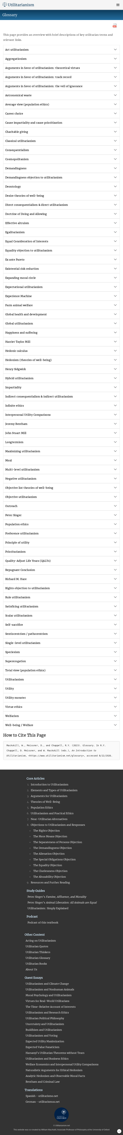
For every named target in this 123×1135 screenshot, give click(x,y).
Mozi (8, 460)
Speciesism (12, 652)
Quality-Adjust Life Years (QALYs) (28, 560)
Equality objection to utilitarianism (28, 250)
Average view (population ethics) (27, 104)
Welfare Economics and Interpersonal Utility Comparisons (62, 1064)
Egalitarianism (15, 232)
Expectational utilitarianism (24, 287)
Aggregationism (16, 58)
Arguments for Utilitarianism (49, 796)
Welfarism (12, 716)
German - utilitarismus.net (43, 1101)
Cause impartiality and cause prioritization (33, 122)
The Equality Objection (47, 865)
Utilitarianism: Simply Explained (48, 908)
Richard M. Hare (16, 579)
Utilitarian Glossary (38, 957)
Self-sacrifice (14, 624)
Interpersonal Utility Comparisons (28, 414)
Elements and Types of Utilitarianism (54, 790)
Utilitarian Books (36, 963)
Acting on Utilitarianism (41, 940)
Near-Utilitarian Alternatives (49, 819)
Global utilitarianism (19, 323)
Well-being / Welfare (19, 725)
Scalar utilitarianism (18, 615)
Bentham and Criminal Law (43, 1081)
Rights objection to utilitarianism (27, 588)
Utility (9, 688)
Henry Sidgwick (15, 369)
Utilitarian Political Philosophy (45, 1018)
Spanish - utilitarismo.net (42, 1096)
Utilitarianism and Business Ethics (47, 1058)
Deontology (13, 186)
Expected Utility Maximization (45, 1041)
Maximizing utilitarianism (22, 451)
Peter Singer (13, 515)
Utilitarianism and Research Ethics (47, 1012)
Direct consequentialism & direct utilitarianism (36, 204)
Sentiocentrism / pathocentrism (26, 633)
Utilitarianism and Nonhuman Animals (50, 989)
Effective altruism (17, 223)
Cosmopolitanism (17, 159)
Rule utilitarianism (17, 597)
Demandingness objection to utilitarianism (33, 177)
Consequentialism (17, 150)
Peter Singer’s (57, 896)
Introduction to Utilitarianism (49, 784)
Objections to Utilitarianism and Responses (58, 824)
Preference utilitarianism (22, 533)
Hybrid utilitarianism (19, 378)
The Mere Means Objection (50, 836)
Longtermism (14, 442)
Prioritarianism (15, 551)
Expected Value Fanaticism (42, 1047)
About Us (31, 969)
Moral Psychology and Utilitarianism (49, 995)
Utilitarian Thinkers (38, 952)
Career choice (14, 113)
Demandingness (15, 168)
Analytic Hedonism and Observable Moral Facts (55, 1076)
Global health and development (26, 314)
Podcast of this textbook (43, 922)
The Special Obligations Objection (54, 859)
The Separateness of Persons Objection (57, 842)
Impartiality (13, 387)
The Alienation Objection (49, 853)
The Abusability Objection (49, 876)
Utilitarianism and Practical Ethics (52, 813)
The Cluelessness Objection (50, 871)
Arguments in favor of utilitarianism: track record (38, 77)
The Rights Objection (46, 830)
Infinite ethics (14, 405)
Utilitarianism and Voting (42, 1035)
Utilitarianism (14, 679)
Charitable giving (16, 131)
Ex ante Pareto (15, 259)
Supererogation (15, 661)
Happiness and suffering (21, 332)
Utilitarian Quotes (37, 946)
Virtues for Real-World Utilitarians (47, 1001)
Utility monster (15, 697)
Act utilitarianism (17, 49)
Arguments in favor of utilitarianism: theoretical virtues (42, 67)
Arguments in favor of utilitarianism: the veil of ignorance (43, 86)
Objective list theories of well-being (29, 487)
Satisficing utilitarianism (21, 606)
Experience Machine (18, 296)
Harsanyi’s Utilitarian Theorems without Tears (55, 1052)
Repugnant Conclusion (20, 570)
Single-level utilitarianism (23, 643)
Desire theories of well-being (24, 195)
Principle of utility (17, 542)
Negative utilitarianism (20, 478)
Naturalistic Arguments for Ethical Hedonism (54, 1070)
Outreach (11, 506)
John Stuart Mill (15, 433)
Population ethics (17, 524)
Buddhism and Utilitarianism (44, 1029)
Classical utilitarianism (20, 141)
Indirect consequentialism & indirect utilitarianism (39, 396)
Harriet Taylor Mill (17, 341)
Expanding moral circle (20, 277)
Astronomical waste (18, 95)
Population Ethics (42, 807)
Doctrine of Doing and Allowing (26, 214)
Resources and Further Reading (50, 882)
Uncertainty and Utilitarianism (45, 1024)
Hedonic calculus (16, 350)
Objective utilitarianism (21, 496)
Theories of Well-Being (45, 801)
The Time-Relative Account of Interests (51, 1006)
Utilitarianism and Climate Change (47, 983)
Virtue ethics (13, 706)
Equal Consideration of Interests (26, 241)
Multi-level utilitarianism (22, 469)
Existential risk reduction (22, 268)
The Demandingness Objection (52, 847)
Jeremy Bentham (16, 423)
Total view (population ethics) (25, 670)
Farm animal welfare (19, 305)
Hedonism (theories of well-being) (28, 360)
